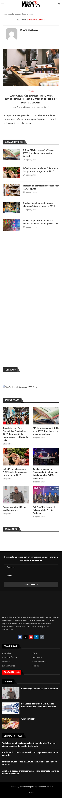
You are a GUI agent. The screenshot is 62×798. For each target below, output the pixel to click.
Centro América (39, 662)
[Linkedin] (36, 637)
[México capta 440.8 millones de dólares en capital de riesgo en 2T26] (11, 225)
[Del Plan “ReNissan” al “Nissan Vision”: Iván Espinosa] (46, 494)
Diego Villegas (29, 29)
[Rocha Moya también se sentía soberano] (16, 494)
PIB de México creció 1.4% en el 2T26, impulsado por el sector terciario (38, 153)
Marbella (6, 662)
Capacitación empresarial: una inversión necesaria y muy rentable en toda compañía (31, 99)
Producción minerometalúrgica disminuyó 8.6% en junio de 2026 (39, 204)
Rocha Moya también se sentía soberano (14, 509)
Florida (35, 666)
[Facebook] (20, 637)
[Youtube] (31, 637)
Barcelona (37, 657)
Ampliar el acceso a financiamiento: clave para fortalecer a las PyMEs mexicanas (45, 474)
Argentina (6, 653)
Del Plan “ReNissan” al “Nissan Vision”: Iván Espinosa (44, 510)
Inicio (5, 14)
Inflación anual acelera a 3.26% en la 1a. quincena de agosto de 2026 (40, 170)
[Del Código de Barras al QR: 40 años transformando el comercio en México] (10, 708)
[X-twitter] (26, 637)
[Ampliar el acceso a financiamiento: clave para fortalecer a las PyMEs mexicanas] (46, 456)
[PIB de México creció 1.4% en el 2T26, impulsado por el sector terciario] (11, 154)
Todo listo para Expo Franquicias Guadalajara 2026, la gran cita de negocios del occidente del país (16, 434)
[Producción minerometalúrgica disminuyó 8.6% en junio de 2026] (11, 207)
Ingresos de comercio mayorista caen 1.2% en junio (41, 187)
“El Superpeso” (28, 719)
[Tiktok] (42, 637)
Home (31, 793)
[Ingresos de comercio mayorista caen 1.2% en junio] (11, 190)
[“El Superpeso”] (10, 723)
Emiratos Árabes (9, 657)
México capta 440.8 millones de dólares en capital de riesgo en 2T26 (40, 222)
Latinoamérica (8, 666)
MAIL (17, 672)
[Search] (59, 4)
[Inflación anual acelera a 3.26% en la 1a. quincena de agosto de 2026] (11, 172)
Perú (34, 653)
